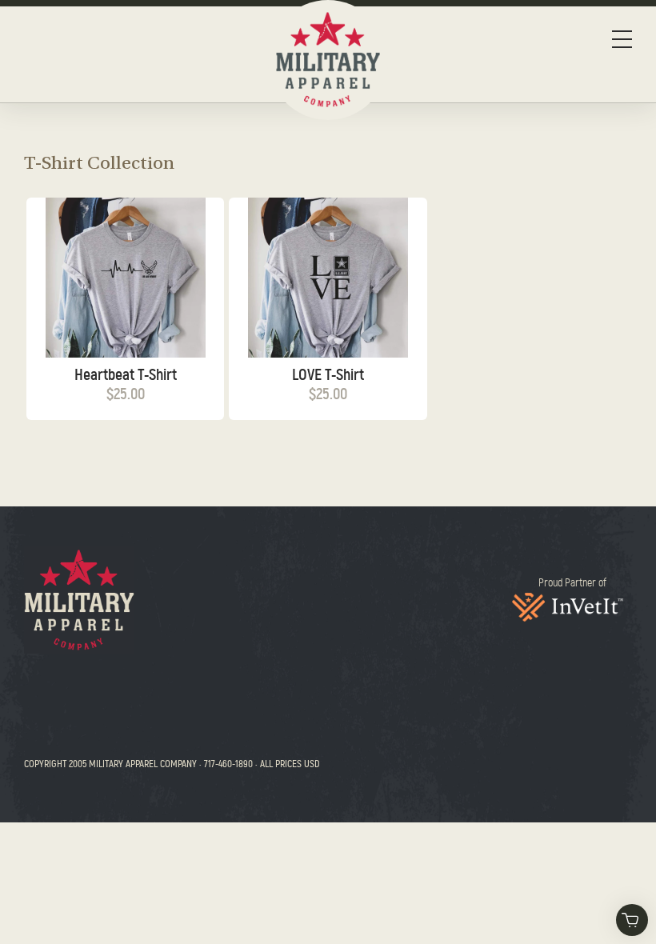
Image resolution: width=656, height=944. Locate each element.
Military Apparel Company (79, 600)
